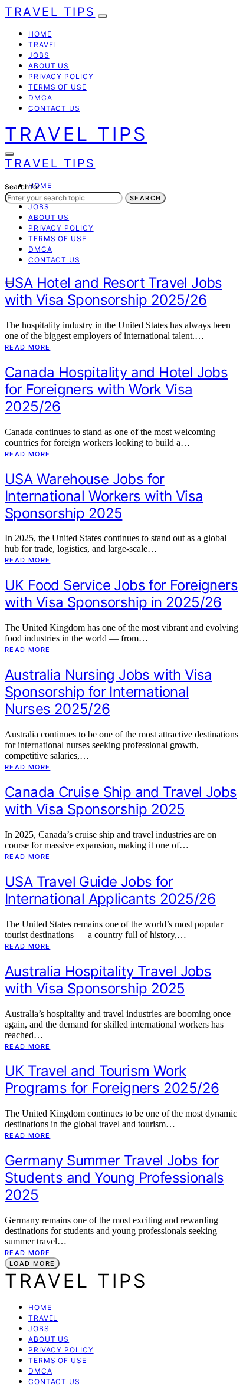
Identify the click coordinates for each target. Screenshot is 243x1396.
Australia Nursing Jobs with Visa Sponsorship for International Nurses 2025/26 (108, 691)
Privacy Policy (61, 76)
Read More (27, 347)
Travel (43, 44)
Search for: (23, 186)
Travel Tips (50, 12)
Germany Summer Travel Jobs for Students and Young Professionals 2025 (114, 1177)
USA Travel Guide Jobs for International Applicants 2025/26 (110, 890)
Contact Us (54, 108)
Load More (32, 1263)
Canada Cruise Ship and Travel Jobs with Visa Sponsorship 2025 (121, 800)
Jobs (39, 55)
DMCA (40, 97)
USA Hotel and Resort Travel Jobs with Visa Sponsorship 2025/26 (113, 291)
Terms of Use (57, 87)
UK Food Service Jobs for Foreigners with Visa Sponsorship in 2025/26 (121, 594)
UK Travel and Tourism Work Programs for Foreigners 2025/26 (112, 1079)
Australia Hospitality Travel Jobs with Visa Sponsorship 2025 (108, 980)
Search (145, 198)
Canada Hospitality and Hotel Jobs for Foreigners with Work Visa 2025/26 (116, 389)
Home (40, 33)
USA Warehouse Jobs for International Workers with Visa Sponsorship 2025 (104, 496)
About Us (48, 65)
